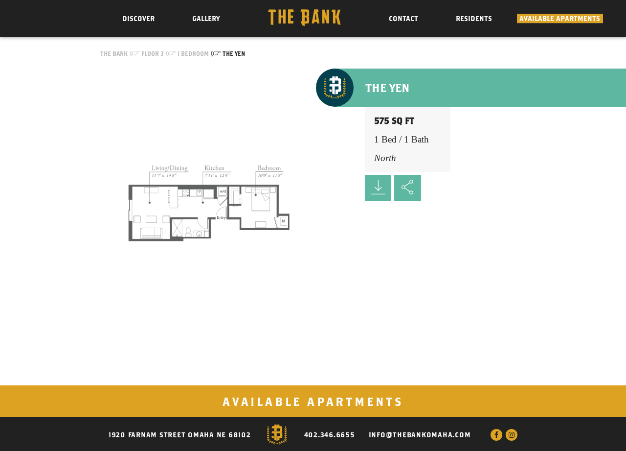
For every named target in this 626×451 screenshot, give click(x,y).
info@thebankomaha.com (420, 434)
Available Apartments (559, 19)
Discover (138, 19)
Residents (474, 19)
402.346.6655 (329, 434)
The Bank (114, 53)
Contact (403, 19)
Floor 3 (152, 53)
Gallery (206, 19)
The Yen (234, 53)
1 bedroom (193, 53)
